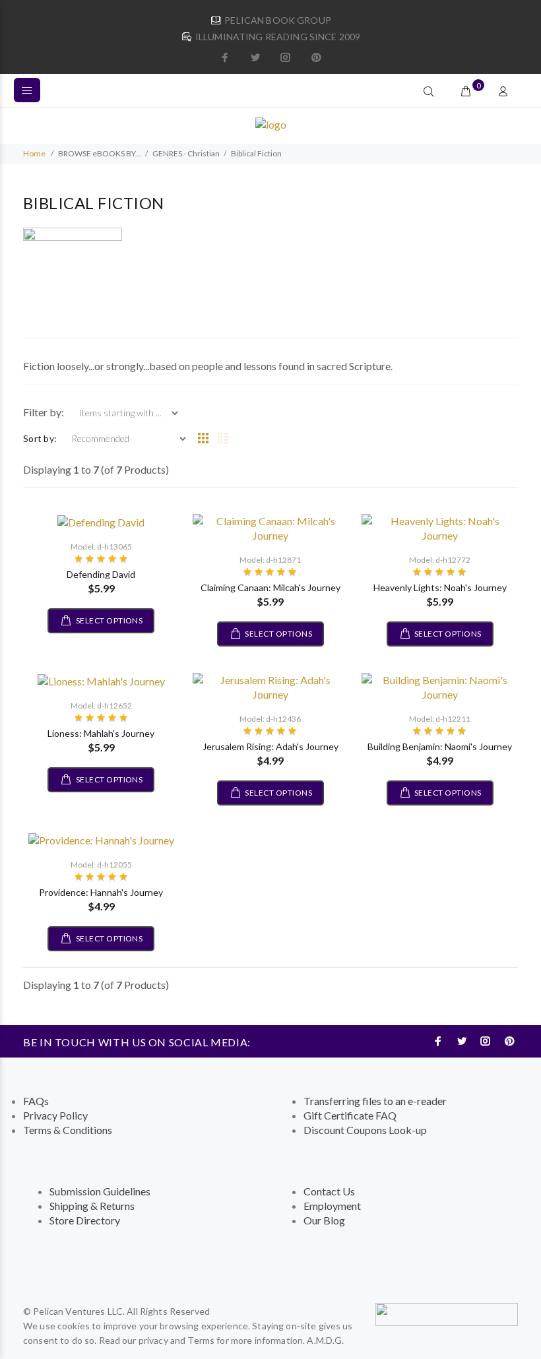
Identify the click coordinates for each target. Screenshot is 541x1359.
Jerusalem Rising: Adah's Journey (270, 746)
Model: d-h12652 (101, 706)
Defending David (101, 574)
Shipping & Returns (92, 1205)
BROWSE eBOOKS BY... (99, 153)
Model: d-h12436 (270, 719)
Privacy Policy (55, 1115)
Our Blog (324, 1220)
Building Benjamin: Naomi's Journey (439, 746)
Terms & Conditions (67, 1129)
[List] (223, 438)
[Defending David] (100, 521)
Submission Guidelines (99, 1191)
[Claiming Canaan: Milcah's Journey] (271, 527)
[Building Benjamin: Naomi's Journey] (440, 686)
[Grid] (203, 438)
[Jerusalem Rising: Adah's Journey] (271, 686)
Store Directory (84, 1220)
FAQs (36, 1100)
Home (34, 153)
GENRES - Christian (186, 153)
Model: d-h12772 (439, 560)
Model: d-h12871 (270, 560)
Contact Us (329, 1191)
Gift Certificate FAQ (350, 1115)
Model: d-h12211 (439, 719)
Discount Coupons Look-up (365, 1129)
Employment (332, 1205)
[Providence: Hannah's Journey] (101, 839)
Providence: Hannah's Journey (101, 892)
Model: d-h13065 (101, 547)
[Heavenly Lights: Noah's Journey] (440, 527)
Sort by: (40, 438)
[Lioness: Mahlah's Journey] (101, 680)
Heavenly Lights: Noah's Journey (440, 587)
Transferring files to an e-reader (375, 1100)
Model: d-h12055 (101, 864)
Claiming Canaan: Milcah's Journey (270, 587)
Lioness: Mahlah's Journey (101, 733)
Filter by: (44, 412)
